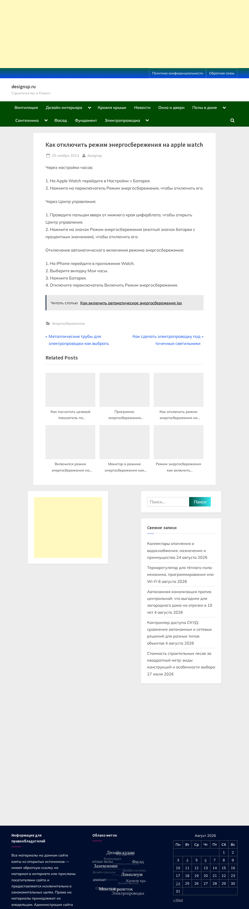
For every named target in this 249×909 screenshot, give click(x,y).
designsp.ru (23, 86)
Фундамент (86, 120)
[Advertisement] (124, 34)
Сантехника (27, 120)
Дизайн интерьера (64, 107)
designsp (94, 155)
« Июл (178, 900)
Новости (142, 107)
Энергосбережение (68, 323)
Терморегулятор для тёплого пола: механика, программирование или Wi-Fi (180, 574)
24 (178, 883)
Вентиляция (26, 107)
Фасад (60, 120)
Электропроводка (122, 120)
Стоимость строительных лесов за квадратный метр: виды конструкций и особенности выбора (181, 660)
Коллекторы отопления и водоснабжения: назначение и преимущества (176, 550)
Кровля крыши (112, 107)
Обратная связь (221, 73)
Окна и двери (171, 107)
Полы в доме (204, 107)
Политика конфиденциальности (177, 73)
